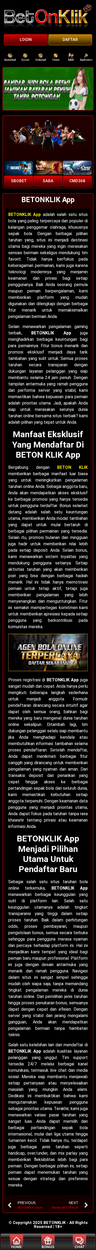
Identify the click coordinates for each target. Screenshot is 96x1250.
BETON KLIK (72, 467)
